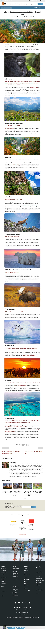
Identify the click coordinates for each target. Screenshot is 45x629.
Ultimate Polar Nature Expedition (29, 355)
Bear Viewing (3, 579)
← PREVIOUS (5, 448)
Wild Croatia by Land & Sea (16, 164)
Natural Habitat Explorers (40, 580)
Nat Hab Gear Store (39, 582)
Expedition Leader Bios (27, 575)
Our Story (25, 572)
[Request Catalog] (11, 628)
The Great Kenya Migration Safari (19, 385)
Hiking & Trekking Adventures (3, 589)
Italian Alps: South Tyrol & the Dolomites (14, 247)
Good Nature (37, 7)
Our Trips (25, 568)
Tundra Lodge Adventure (15, 278)
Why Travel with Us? (27, 574)
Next (33, 507)
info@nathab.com (22, 614)
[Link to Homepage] (3, 4)
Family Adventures (3, 575)
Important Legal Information (38, 585)
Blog (36, 574)
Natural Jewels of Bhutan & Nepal (30, 205)
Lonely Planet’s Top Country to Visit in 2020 (13, 199)
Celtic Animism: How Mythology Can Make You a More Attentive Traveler (7, 492)
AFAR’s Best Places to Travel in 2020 (12, 236)
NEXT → (40, 448)
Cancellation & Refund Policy (40, 588)
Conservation (26, 570)
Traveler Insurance (39, 578)
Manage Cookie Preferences (27, 591)
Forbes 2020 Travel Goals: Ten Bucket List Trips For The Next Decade (26, 382)
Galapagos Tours (15, 579)
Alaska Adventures (15, 576)
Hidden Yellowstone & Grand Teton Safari (13, 316)
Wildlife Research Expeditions (3, 596)
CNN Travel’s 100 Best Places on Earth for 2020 (14, 311)
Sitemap (37, 593)
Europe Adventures (15, 595)
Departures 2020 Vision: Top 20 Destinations (20, 83)
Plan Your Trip (38, 576)
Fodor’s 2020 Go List (34, 83)
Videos (37, 570)
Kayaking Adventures (4, 591)
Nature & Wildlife (31, 16)
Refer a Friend (26, 583)
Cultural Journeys (3, 574)
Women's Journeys (3, 572)
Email (23, 505)
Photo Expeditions (3, 570)
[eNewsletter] (20, 628)
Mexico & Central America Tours (15, 590)
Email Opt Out (26, 585)
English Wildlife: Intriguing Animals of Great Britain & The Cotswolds (37, 492)
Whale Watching (3, 581)
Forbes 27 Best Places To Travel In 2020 (12, 84)
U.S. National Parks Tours (15, 574)
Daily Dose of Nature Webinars (39, 572)
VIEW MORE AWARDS (22, 534)
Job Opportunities (26, 579)
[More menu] (26, 4)
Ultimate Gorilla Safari (33, 87)
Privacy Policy (38, 507)
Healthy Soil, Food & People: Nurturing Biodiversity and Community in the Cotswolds (27, 492)
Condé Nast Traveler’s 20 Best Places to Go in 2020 (15, 81)
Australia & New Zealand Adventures (16, 587)
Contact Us (25, 581)
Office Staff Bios (26, 577)
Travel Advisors (38, 591)
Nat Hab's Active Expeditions (3, 586)
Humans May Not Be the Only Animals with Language (17, 491)
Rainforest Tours (3, 583)
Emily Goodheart (18, 16)
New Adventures (3, 568)
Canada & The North (16, 578)
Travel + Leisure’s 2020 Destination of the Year (14, 420)
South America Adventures (15, 593)
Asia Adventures (15, 584)
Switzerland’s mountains (9, 128)
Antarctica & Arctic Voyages (15, 582)
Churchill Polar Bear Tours (16, 569)
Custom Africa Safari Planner (4, 593)
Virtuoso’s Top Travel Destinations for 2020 (13, 160)
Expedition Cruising (4, 577)
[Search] (31, 4)
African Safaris (15, 571)
